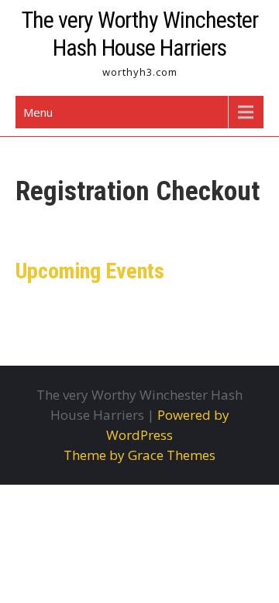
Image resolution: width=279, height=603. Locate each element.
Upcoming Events (90, 271)
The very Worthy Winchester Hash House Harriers (140, 33)
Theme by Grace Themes (139, 455)
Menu (38, 112)
